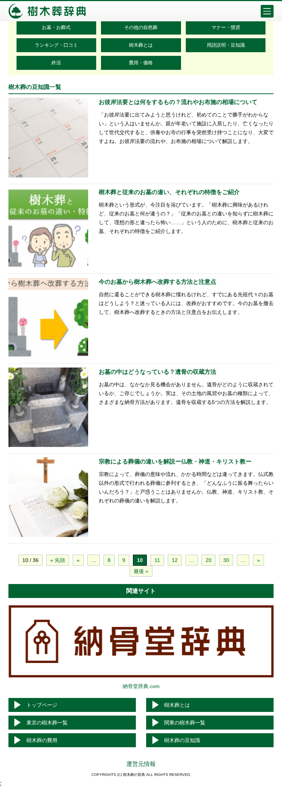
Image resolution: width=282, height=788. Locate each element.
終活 (56, 62)
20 (209, 560)
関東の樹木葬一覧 (184, 723)
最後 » (141, 571)
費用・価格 (141, 62)
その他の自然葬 (141, 27)
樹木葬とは (141, 45)
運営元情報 (141, 764)
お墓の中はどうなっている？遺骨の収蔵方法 (157, 372)
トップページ (41, 705)
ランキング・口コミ (56, 45)
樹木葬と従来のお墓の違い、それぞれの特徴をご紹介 (169, 192)
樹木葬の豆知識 (182, 740)
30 (226, 560)
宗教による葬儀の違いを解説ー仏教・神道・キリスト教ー (175, 461)
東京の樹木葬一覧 (47, 723)
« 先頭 (57, 560)
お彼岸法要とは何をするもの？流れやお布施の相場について (178, 102)
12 (175, 560)
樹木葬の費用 (41, 740)
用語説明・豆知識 (226, 45)
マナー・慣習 (226, 27)
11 (157, 560)
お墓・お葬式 (56, 27)
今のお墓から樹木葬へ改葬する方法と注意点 (157, 282)
